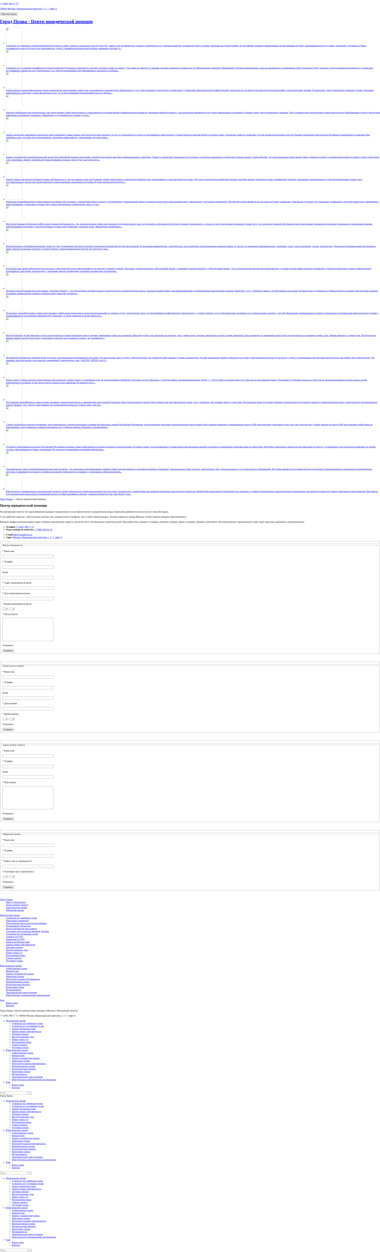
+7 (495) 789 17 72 (25, 527)
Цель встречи (10, 614)
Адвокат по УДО (14, 936)
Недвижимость (13, 357)
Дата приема (9, 703)
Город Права (6, 499)
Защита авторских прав (18, 135)
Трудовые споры (14, 447)
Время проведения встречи (17, 604)
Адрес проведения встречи (16, 583)
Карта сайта (12, 1003)
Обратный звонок (9, 14)
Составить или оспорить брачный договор (27, 931)
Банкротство (12, 112)
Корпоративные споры (17, 246)
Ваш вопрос (9, 782)
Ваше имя (8, 551)
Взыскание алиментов (17, 920)
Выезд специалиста (16, 902)
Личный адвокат (14, 291)
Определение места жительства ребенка (26, 923)
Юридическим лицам (11, 966)
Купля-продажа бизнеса (18, 268)
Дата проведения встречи (16, 593)
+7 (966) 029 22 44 (43, 529)
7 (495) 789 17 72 (9, 3)
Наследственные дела (17, 335)
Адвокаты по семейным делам (21, 45)
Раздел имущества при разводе (21, 928)
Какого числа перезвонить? (17, 861)
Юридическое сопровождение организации (28, 491)
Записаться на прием (16, 907)
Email (5, 572)
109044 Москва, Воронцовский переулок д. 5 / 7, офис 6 (28, 8)
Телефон (7, 561)
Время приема (10, 714)
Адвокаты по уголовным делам (22, 68)
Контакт (10, 1005)
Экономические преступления (21, 469)
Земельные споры (15, 201)
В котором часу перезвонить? (18, 871)
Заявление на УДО (15, 939)
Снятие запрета (14, 424)
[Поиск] (30, 1093)
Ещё (2, 1000)
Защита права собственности (20, 179)
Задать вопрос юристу (17, 905)
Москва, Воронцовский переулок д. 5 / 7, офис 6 (37, 537)
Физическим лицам (10, 915)
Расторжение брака (15, 402)
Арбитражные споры (16, 90)
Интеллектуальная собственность (23, 224)
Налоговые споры (15, 313)
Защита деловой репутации (20, 157)
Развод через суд (14, 380)
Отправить (7, 645)
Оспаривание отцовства (18, 926)
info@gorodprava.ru (22, 534)
